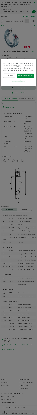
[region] (18, 72)
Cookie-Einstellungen (18, 81)
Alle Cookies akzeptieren (25, 75)
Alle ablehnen (9, 75)
